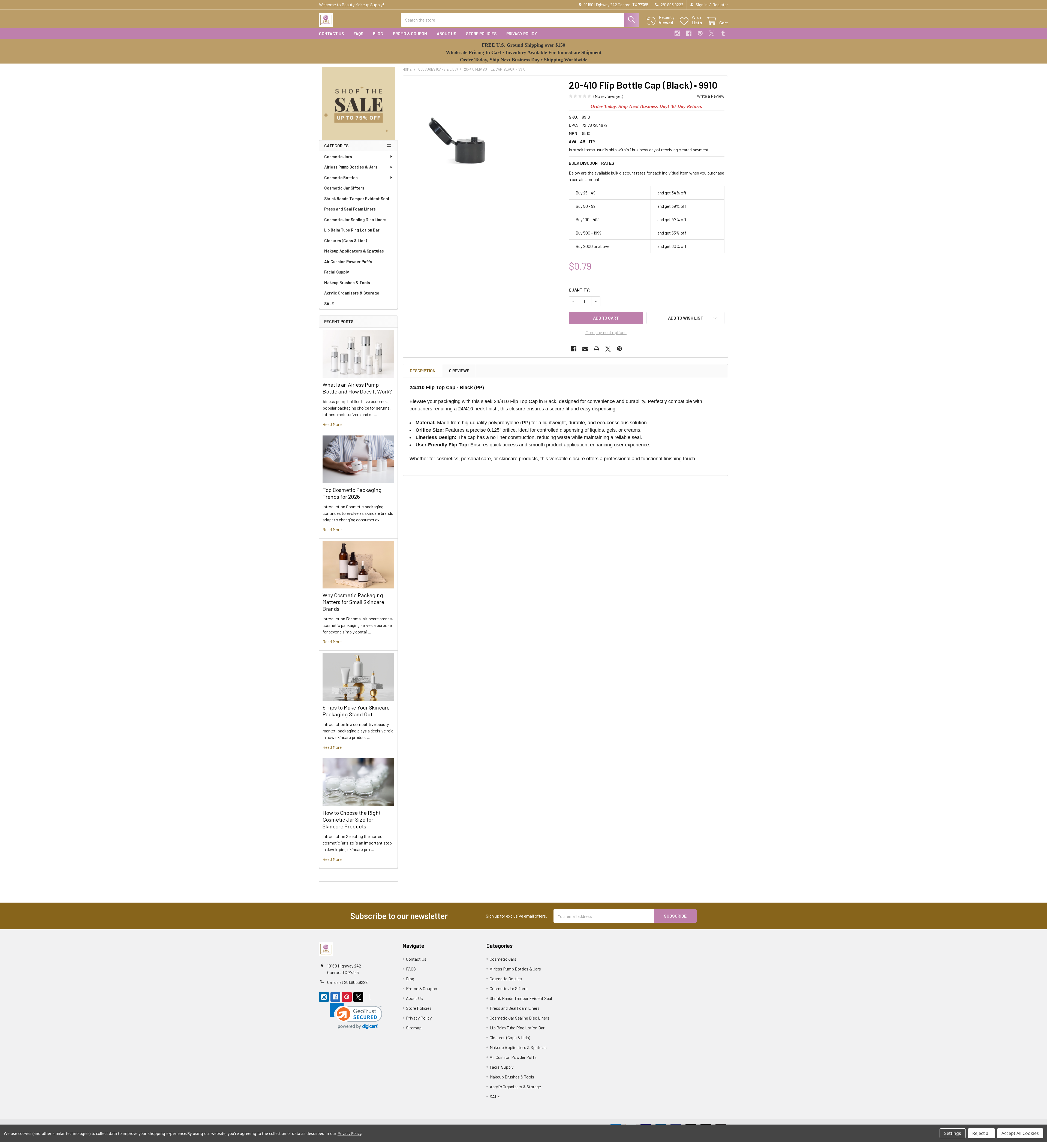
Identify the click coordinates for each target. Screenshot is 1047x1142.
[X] (712, 33)
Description (422, 370)
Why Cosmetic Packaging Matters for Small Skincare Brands (353, 602)
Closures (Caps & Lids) (345, 240)
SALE (329, 303)
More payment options (606, 332)
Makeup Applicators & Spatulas (354, 250)
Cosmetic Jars (338, 156)
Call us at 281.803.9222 (347, 982)
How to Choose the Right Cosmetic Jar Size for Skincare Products (352, 819)
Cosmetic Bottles (341, 177)
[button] (358, 103)
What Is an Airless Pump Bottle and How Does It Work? (357, 388)
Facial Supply (336, 271)
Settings (952, 1133)
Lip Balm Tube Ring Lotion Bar (352, 229)
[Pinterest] (700, 33)
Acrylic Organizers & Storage (351, 292)
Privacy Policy (521, 33)
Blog (378, 33)
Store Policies (481, 33)
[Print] (596, 349)
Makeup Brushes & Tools (347, 282)
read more (332, 424)
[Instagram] (677, 33)
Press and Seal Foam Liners (350, 208)
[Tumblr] (723, 33)
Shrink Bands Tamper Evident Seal (356, 198)
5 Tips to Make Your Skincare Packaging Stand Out (356, 710)
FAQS (358, 33)
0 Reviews (459, 370)
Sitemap (414, 1027)
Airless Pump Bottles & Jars (350, 166)
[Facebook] (689, 33)
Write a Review (710, 95)
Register (720, 4)
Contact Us (331, 33)
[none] (466, 139)
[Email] (585, 349)
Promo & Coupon (410, 33)
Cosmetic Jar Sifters (344, 187)
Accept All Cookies (1020, 1133)
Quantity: (579, 289)
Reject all (981, 1133)
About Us (446, 33)
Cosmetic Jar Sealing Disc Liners (355, 219)
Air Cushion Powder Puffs (348, 261)
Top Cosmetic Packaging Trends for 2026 (352, 493)
